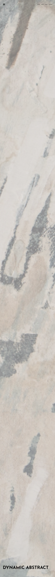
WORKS (38, 4)
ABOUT (42, 4)
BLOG (46, 4)
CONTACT (50, 4)
